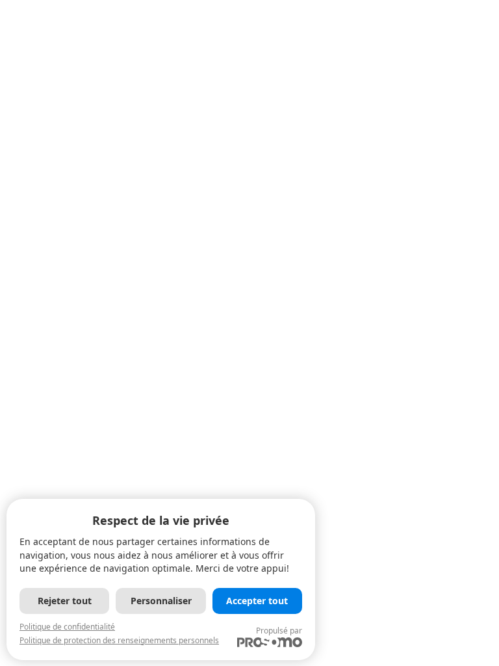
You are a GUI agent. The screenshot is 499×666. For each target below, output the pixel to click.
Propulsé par (279, 630)
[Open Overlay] (442, 60)
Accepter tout (257, 600)
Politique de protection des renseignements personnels (119, 640)
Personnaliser (161, 600)
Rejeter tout (65, 600)
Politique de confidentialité (67, 626)
